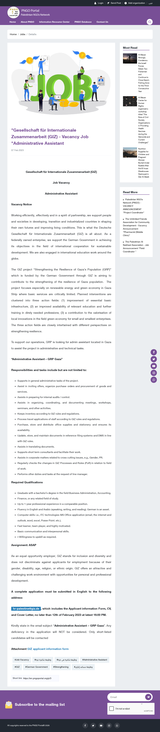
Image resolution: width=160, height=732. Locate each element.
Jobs (22, 34)
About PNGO (27, 21)
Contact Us (102, 21)
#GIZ (17, 666)
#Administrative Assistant (94, 659)
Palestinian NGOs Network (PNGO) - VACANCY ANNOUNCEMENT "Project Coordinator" (133, 206)
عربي (151, 3)
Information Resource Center (54, 21)
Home (13, 21)
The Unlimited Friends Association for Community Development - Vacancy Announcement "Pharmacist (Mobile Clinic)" (136, 227)
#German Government (36, 666)
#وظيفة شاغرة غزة (43, 659)
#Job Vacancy (22, 659)
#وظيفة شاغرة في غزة (67, 659)
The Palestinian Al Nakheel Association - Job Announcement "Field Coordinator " (136, 246)
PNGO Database (83, 21)
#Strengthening (60, 666)
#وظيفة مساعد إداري (83, 666)
